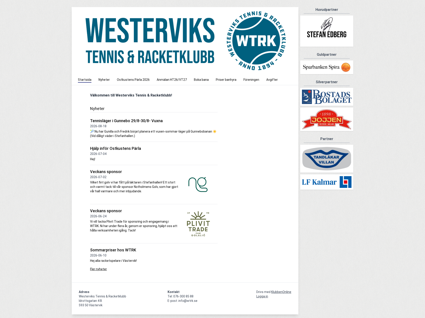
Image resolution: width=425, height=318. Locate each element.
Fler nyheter (98, 269)
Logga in (262, 296)
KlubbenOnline (281, 292)
